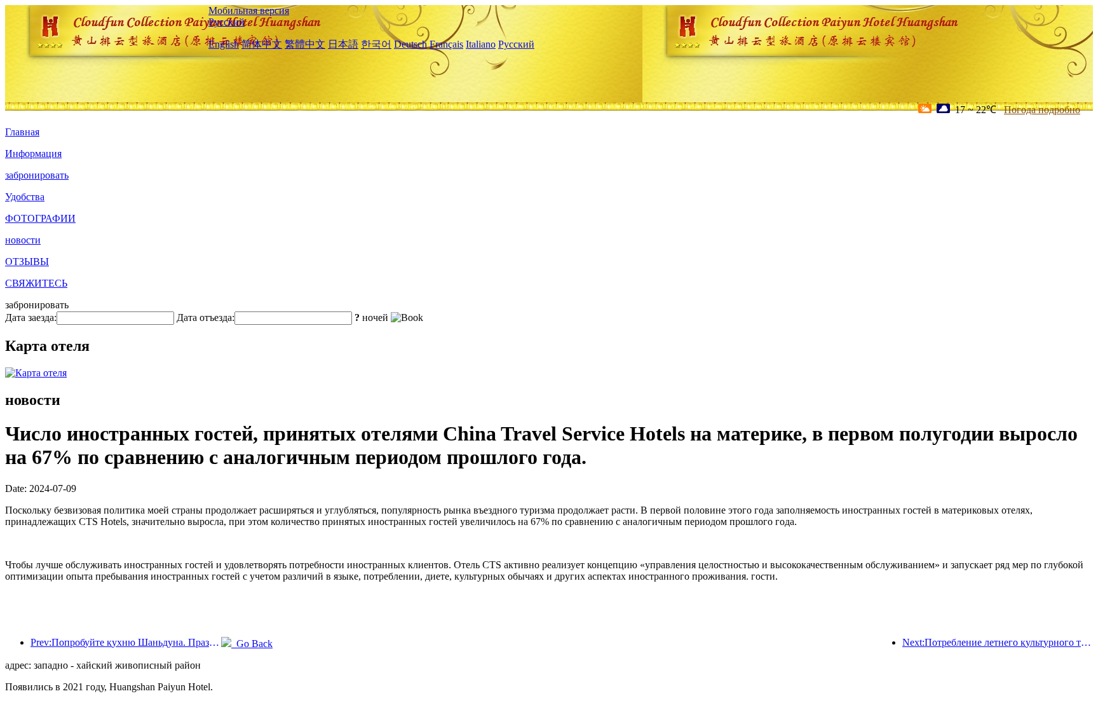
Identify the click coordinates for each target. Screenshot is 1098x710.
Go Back (252, 643)
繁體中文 (305, 44)
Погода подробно (1042, 109)
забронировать (37, 175)
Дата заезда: (31, 317)
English (223, 44)
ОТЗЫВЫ (27, 261)
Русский (226, 22)
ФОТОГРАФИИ (40, 218)
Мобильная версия (248, 10)
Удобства (24, 196)
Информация (33, 153)
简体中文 (261, 44)
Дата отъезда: (205, 317)
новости (23, 240)
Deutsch (410, 44)
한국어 (376, 44)
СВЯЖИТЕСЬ (36, 283)
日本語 (343, 44)
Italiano (481, 44)
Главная (22, 131)
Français (446, 44)
